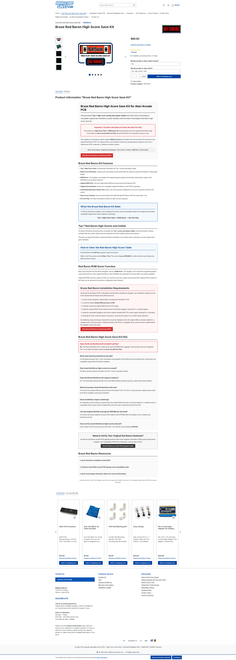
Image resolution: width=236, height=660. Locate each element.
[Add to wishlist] (75, 518)
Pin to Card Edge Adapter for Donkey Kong (166, 528)
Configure (177, 657)
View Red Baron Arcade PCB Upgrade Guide (118, 446)
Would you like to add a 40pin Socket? (145, 61)
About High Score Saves (150, 577)
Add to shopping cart (164, 76)
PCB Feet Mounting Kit (118, 527)
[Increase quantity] (140, 76)
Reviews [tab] (67, 91)
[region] (91, 56)
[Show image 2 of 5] (92, 74)
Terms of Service (147, 595)
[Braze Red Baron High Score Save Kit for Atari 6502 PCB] (95, 56)
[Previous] (65, 57)
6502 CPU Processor (67, 527)
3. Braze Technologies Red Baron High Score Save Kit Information (103, 474)
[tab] (59, 91)
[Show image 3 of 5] (95, 74)
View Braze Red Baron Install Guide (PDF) (96, 155)
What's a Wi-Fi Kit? (148, 582)
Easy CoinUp (138, 527)
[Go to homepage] (64, 4)
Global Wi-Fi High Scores (150, 585)
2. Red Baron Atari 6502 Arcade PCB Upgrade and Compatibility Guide (104, 467)
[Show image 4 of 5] (98, 74)
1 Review (134, 52)
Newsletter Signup (147, 587)
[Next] (125, 57)
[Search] (134, 5)
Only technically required (161, 657)
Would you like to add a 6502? (142, 68)
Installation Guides (104, 587)
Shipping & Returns (105, 582)
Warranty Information (106, 585)
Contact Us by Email (64, 579)
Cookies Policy (146, 590)
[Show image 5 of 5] (101, 74)
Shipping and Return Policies (141, 45)
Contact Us (102, 577)
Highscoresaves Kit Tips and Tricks (153, 580)
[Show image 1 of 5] (89, 74)
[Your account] (168, 5)
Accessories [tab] (60, 493)
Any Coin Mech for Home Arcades (91, 528)
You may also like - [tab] (72, 493)
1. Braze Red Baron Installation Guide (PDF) (95, 460)
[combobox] (115, 5)
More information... (102, 657)
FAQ (99, 580)
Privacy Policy (146, 593)
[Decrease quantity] (133, 76)
